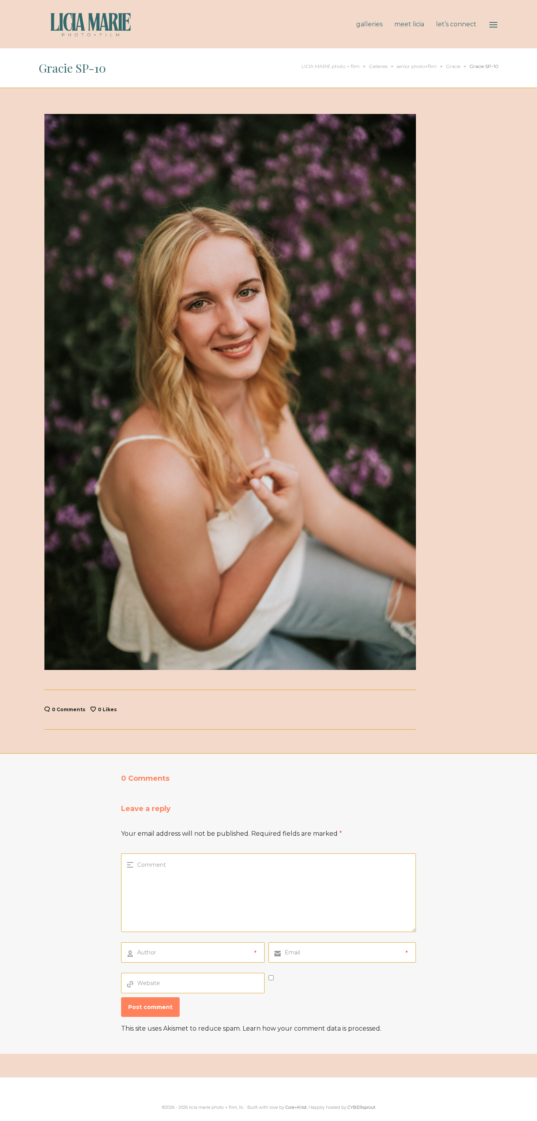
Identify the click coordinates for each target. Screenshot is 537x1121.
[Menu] (493, 25)
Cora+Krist (296, 1107)
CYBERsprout (361, 1107)
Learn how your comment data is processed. (312, 1028)
